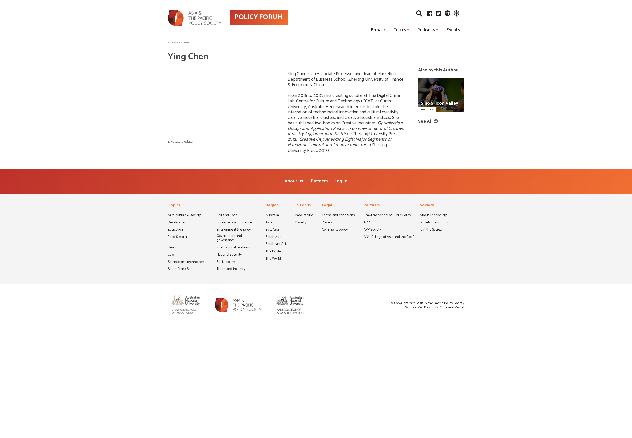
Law (171, 255)
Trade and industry (231, 269)
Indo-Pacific (304, 215)
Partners (319, 181)
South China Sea (180, 269)
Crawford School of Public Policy (387, 215)
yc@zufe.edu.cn (183, 142)
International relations (233, 247)
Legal (327, 206)
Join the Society (431, 230)
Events (453, 29)
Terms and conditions (338, 215)
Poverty (300, 222)
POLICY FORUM (259, 17)
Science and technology (186, 262)
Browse (378, 29)
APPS (367, 222)
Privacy (327, 222)
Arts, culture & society (184, 215)
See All (425, 121)
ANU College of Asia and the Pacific (390, 237)
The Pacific (274, 251)
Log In (340, 181)
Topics (400, 29)
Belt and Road (227, 215)
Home (171, 42)
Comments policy (335, 230)
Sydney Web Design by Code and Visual (434, 307)
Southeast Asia (277, 244)
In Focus (303, 206)
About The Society (433, 215)
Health (173, 247)
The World (273, 259)
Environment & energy (234, 230)
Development (178, 222)
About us (294, 181)
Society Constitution (434, 222)
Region (272, 206)
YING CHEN (427, 109)
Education (175, 230)
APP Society (372, 230)
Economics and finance (234, 222)
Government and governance (229, 238)
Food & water (177, 237)
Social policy (226, 262)
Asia (269, 222)
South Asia (274, 237)
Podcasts (426, 29)
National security (229, 255)
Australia (272, 215)
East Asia (272, 230)
